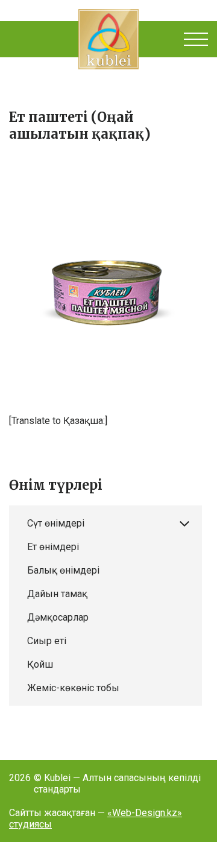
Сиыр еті (46, 641)
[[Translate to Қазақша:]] (108, 284)
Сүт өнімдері (55, 523)
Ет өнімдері (53, 546)
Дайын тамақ (57, 594)
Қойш (40, 664)
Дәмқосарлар (58, 617)
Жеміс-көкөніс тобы (73, 688)
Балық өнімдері (63, 570)
